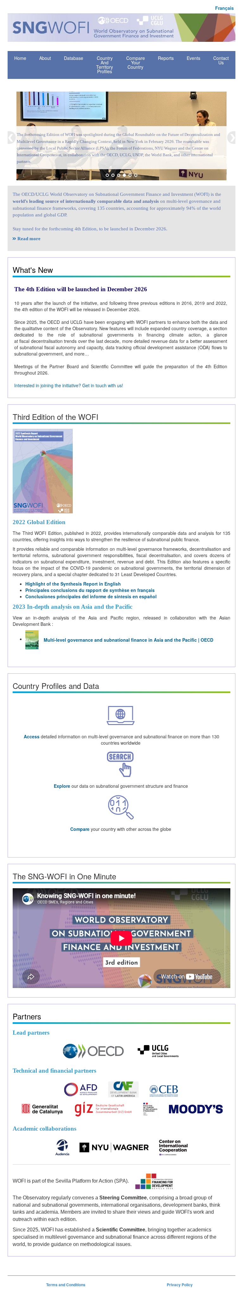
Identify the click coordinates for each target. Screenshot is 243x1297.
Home (20, 58)
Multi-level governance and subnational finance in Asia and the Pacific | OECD (128, 640)
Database (73, 58)
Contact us (221, 60)
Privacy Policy (180, 1284)
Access (32, 736)
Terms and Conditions (65, 1284)
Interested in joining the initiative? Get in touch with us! (68, 385)
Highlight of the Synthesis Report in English (73, 584)
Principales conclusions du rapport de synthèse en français (90, 590)
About (45, 58)
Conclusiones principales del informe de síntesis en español (91, 596)
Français (224, 8)
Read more (28, 238)
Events (193, 58)
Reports (166, 58)
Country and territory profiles (104, 64)
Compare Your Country (135, 62)
